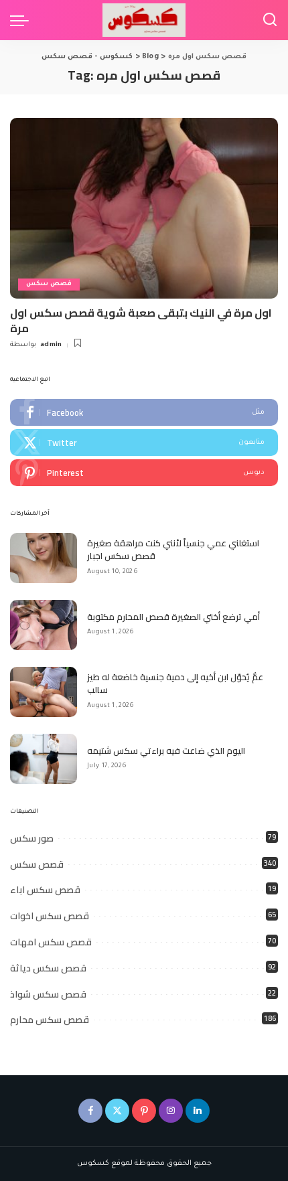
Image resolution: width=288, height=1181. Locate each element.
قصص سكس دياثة (48, 968)
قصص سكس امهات (51, 942)
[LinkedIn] (198, 1111)
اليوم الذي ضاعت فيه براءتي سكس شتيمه (166, 750)
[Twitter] (144, 442)
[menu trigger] (22, 20)
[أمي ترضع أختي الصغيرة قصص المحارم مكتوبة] (43, 625)
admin (51, 345)
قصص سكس (49, 284)
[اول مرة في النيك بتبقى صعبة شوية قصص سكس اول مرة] (144, 208)
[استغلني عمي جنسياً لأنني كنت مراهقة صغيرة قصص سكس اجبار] (43, 558)
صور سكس (32, 838)
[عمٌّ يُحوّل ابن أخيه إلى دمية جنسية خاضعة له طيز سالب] (43, 692)
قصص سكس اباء (45, 889)
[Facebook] (144, 412)
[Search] (270, 20)
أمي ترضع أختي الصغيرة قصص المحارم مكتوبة (173, 617)
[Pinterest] (144, 472)
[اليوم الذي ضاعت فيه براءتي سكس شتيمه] (43, 759)
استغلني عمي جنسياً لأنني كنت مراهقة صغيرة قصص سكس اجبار (173, 549)
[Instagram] (171, 1111)
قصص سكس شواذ (48, 994)
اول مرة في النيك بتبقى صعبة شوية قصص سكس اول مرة (141, 320)
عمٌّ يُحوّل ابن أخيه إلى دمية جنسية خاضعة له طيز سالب (175, 683)
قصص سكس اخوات (49, 916)
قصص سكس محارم (49, 1019)
